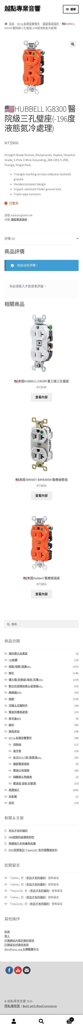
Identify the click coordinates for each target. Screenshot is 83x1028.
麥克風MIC (15, 718)
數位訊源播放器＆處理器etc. (26, 686)
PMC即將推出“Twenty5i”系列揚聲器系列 (33, 850)
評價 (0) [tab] (9, 238)
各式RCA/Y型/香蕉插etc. (27, 757)
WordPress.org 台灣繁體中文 (21, 949)
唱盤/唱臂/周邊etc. (20, 666)
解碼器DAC (15, 692)
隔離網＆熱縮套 (22, 777)
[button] (73, 44)
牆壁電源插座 (51, 24)
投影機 (13, 796)
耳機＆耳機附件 (18, 705)
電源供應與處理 (18, 712)
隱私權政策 (12, 1006)
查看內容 (41, 397)
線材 (11, 725)
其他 (11, 803)
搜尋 (41, 1021)
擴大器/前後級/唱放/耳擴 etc (26, 679)
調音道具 (14, 731)
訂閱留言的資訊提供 (16, 945)
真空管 (17, 751)
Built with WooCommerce (40, 1006)
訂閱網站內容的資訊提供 (19, 940)
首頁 (11, 24)
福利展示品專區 (18, 653)
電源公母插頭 (21, 770)
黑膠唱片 (14, 790)
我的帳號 (14, 1021)
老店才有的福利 (18, 830)
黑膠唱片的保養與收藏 (22, 843)
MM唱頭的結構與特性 (21, 837)
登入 (22, 286)
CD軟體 (13, 660)
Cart (63, 1018)
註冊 (7, 932)
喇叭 (11, 673)
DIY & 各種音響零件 (28, 24)
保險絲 (17, 744)
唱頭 (11, 699)
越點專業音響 (22, 8)
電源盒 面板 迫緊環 (24, 783)
